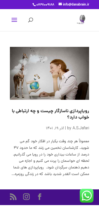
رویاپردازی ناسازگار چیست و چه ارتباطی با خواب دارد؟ (50, 114)
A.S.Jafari (81, 128)
